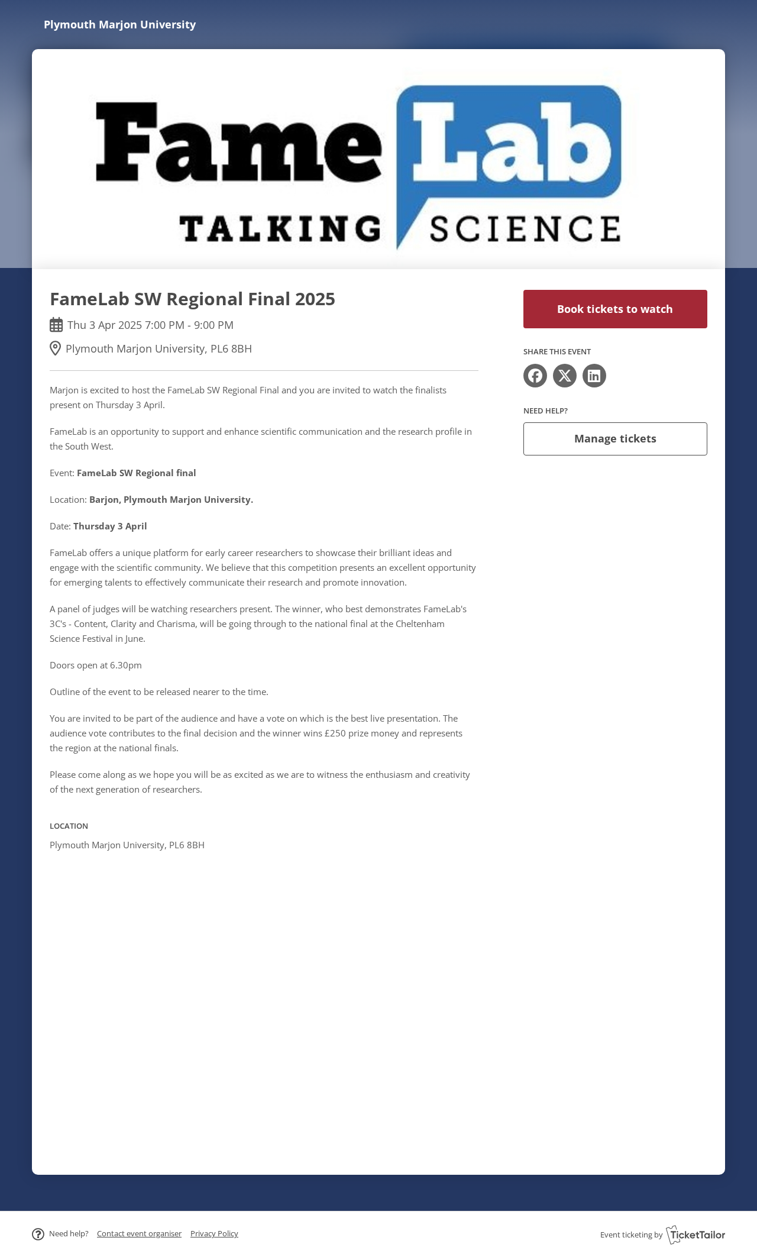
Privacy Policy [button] (214, 1233)
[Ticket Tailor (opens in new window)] (695, 1234)
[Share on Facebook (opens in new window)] (535, 375)
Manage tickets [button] (615, 438)
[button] (139, 1233)
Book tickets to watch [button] (615, 309)
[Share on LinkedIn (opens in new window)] (594, 375)
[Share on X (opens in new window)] (565, 375)
